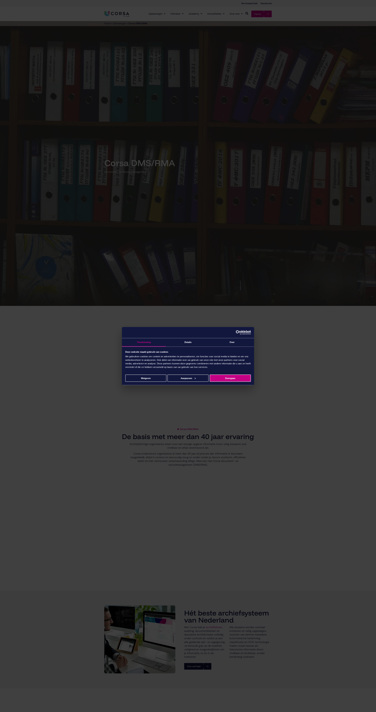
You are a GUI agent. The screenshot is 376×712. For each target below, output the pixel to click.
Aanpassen (186, 378)
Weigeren (146, 378)
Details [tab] (188, 342)
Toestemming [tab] (144, 342)
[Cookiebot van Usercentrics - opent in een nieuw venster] (238, 332)
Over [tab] (232, 342)
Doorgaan (230, 378)
